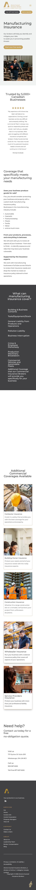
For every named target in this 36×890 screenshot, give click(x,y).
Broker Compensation (11, 844)
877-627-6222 (19, 770)
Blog (5, 846)
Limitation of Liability (16, 862)
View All (6, 822)
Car (5, 810)
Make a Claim (8, 832)
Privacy (6, 862)
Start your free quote (13, 47)
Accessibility (8, 864)
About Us (7, 839)
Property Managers (10, 819)
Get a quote (26, 12)
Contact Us (7, 829)
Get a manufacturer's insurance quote (18, 421)
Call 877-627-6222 (12, 12)
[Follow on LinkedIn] (5, 801)
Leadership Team (9, 842)
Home (6, 812)
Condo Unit (7, 815)
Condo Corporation (10, 817)
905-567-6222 (13, 766)
